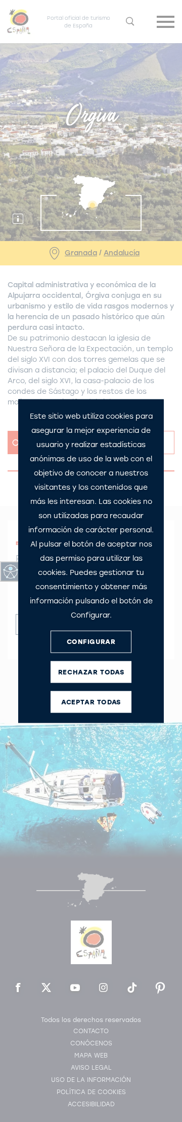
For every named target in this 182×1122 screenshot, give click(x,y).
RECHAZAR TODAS (91, 672)
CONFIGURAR (91, 641)
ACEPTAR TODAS (91, 702)
